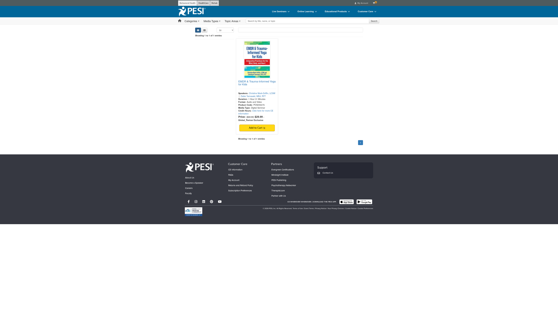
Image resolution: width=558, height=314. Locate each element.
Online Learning (305, 11)
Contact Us (328, 172)
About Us (189, 177)
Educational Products (336, 11)
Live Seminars (279, 11)
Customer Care (365, 11)
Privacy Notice (320, 208)
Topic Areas (231, 21)
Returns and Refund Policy (240, 185)
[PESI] (199, 167)
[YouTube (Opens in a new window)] (219, 201)
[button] (204, 30)
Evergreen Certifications (282, 169)
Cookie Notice (350, 208)
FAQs (230, 174)
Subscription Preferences (240, 190)
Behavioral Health (187, 3)
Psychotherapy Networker (283, 185)
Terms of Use (298, 208)
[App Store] (346, 201)
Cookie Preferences (365, 208)
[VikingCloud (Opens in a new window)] (193, 211)
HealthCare (203, 3)
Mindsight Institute (279, 174)
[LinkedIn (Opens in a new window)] (204, 201)
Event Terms (309, 208)
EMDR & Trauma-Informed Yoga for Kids (257, 82)
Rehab (214, 3)
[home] (192, 12)
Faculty (188, 193)
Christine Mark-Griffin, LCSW (262, 93)
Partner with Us (278, 195)
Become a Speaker (194, 182)
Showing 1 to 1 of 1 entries (208, 35)
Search (374, 20)
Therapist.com (278, 190)
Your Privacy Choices (336, 208)
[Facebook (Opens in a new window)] (188, 201)
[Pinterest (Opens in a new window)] (211, 201)
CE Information (235, 169)
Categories (191, 21)
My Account (233, 180)
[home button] (179, 21)
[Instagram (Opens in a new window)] (196, 201)
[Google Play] (364, 201)
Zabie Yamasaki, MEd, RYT (253, 96)
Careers (189, 188)
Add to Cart (256, 128)
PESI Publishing (278, 180)
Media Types (211, 21)
